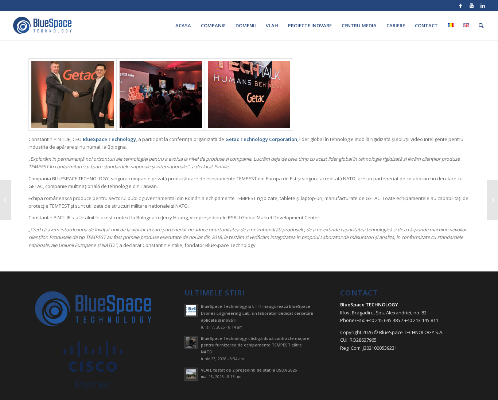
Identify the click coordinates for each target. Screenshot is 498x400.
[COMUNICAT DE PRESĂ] (5, 200)
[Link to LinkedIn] (482, 5)
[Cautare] (481, 25)
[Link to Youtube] (471, 5)
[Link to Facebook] (460, 5)
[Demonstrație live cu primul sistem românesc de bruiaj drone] (492, 200)
